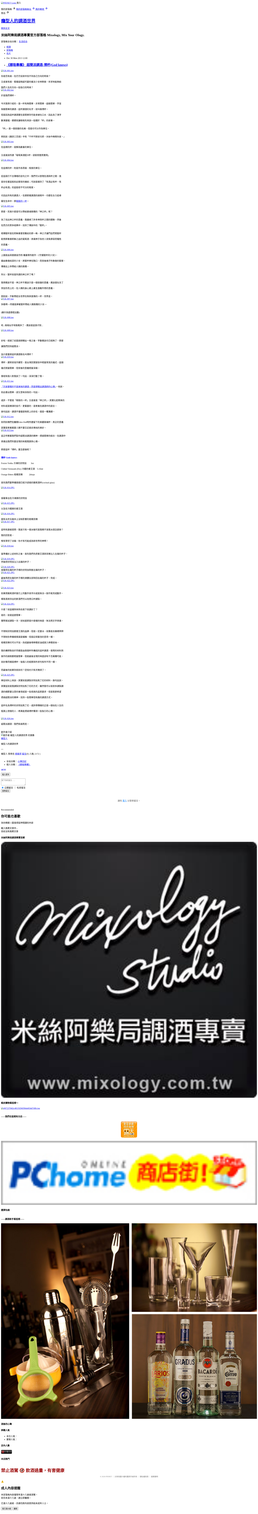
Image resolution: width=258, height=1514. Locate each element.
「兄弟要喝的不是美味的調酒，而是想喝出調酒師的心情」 (28, 386)
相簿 (8, 47)
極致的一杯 (21, 201)
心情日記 (22, 761)
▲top (3, 769)
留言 (24, 754)
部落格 (9, 50)
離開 (15, 1509)
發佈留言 (5, 791)
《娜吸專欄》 (24, 764)
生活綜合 (23, 41)
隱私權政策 (144, 1477)
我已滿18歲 (6, 1509)
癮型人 (4, 738)
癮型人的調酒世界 (18, 20)
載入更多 (5, 775)
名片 (8, 53)
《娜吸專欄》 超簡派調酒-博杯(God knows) (37, 65)
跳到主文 (5, 28)
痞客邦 (18, 754)
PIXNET (109, 1477)
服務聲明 (154, 1477)
